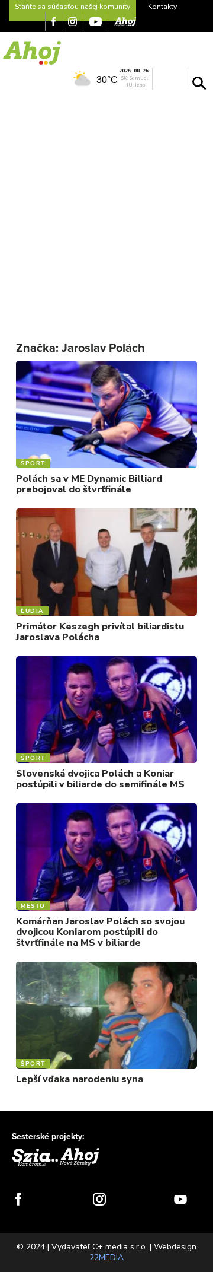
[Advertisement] (106, 208)
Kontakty (162, 6)
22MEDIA (106, 1257)
